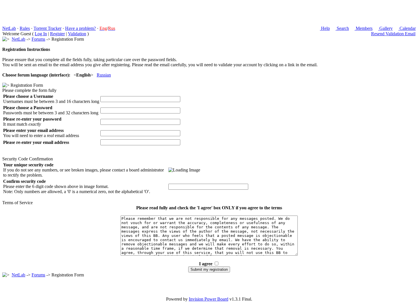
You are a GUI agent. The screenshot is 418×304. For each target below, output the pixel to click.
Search (342, 28)
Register (57, 33)
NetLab (9, 28)
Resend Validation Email (393, 33)
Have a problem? (80, 28)
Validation (77, 33)
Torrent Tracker (47, 28)
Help (325, 28)
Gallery (385, 28)
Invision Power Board (208, 299)
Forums (38, 39)
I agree (205, 263)
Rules (25, 28)
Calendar (407, 28)
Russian (104, 75)
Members (364, 28)
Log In (41, 33)
